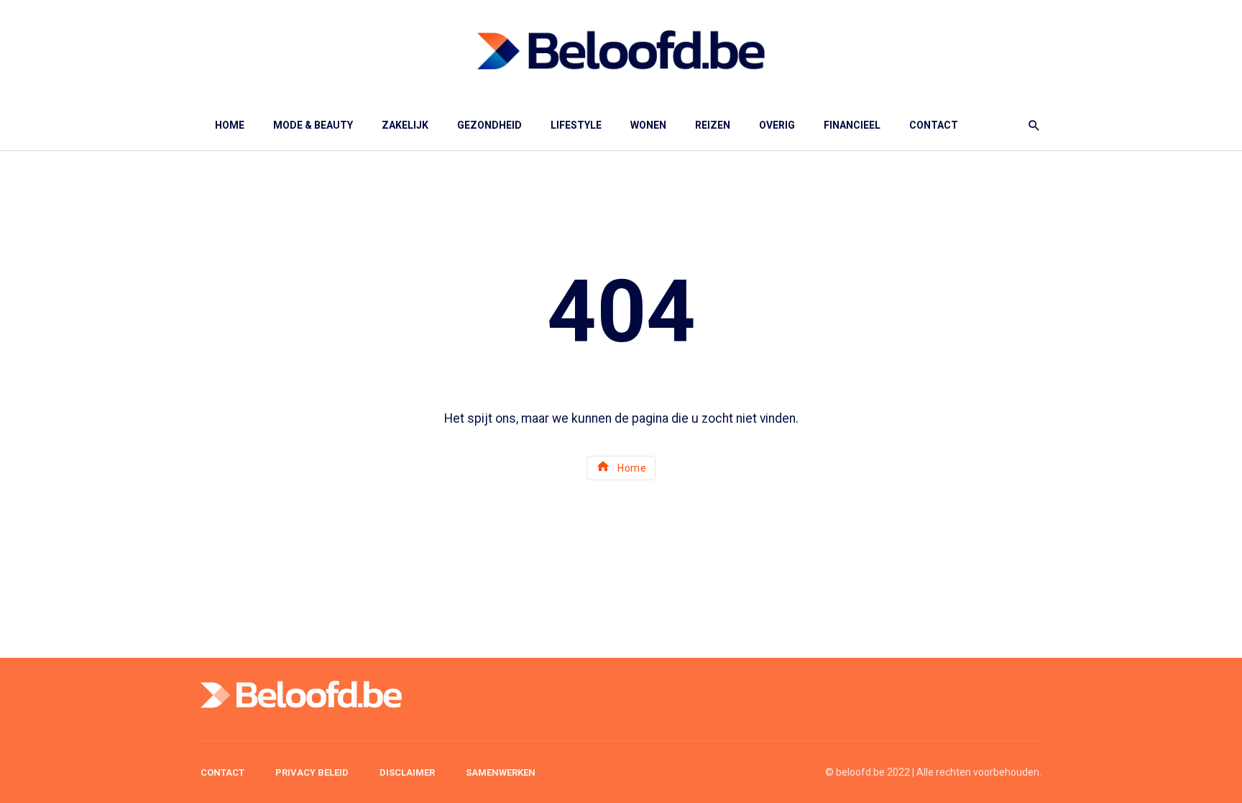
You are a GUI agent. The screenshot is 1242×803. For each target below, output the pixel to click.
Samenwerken (500, 772)
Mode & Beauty (313, 125)
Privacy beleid (312, 772)
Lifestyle (576, 125)
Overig (777, 125)
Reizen (712, 125)
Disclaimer (407, 772)
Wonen (648, 125)
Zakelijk (405, 125)
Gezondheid (489, 125)
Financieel (852, 125)
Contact (933, 125)
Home (229, 125)
